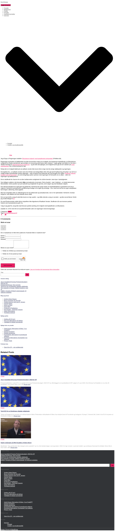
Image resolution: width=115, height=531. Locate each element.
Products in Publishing (11, 308)
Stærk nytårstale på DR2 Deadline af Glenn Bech (16, 442)
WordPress (14, 529)
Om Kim (6, 523)
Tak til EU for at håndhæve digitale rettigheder (14, 286)
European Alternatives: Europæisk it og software (18, 508)
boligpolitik (7, 213)
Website (3, 239)
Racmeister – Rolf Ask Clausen (13, 309)
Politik (6, 11)
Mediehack (7, 9)
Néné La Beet (8, 305)
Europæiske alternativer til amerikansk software (18, 506)
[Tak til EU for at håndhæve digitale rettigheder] (16, 406)
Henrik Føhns (8, 303)
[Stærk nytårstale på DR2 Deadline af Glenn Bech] (16, 438)
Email (3, 237)
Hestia (3, 529)
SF (14, 198)
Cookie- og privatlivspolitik (15, 145)
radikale (13, 213)
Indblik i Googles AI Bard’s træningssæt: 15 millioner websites (19, 460)
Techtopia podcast (9, 312)
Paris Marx (7, 306)
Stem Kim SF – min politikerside (13, 347)
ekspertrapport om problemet (21, 164)
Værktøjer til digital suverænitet (13, 322)
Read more (26, 384)
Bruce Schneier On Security (12, 300)
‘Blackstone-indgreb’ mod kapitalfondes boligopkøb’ (37, 158)
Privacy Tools (8, 340)
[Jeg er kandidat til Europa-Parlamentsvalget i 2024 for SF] (16, 375)
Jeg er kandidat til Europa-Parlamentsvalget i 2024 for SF (19, 379)
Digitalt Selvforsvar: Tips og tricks (10, 285)
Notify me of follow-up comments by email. (15, 251)
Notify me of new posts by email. (12, 254)
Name (3, 235)
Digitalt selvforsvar (9, 333)
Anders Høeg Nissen (10, 299)
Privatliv (6, 12)
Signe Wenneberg (9, 311)
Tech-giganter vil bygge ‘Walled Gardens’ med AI (15, 458)
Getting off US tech (9, 319)
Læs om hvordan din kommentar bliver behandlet (44, 269)
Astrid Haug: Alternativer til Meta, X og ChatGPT (18, 502)
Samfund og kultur (9, 14)
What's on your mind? (7, 248)
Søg (2, 272)
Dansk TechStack (9, 331)
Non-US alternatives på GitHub (13, 320)
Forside (6, 8)
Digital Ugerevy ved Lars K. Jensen (14, 302)
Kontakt (9, 143)
